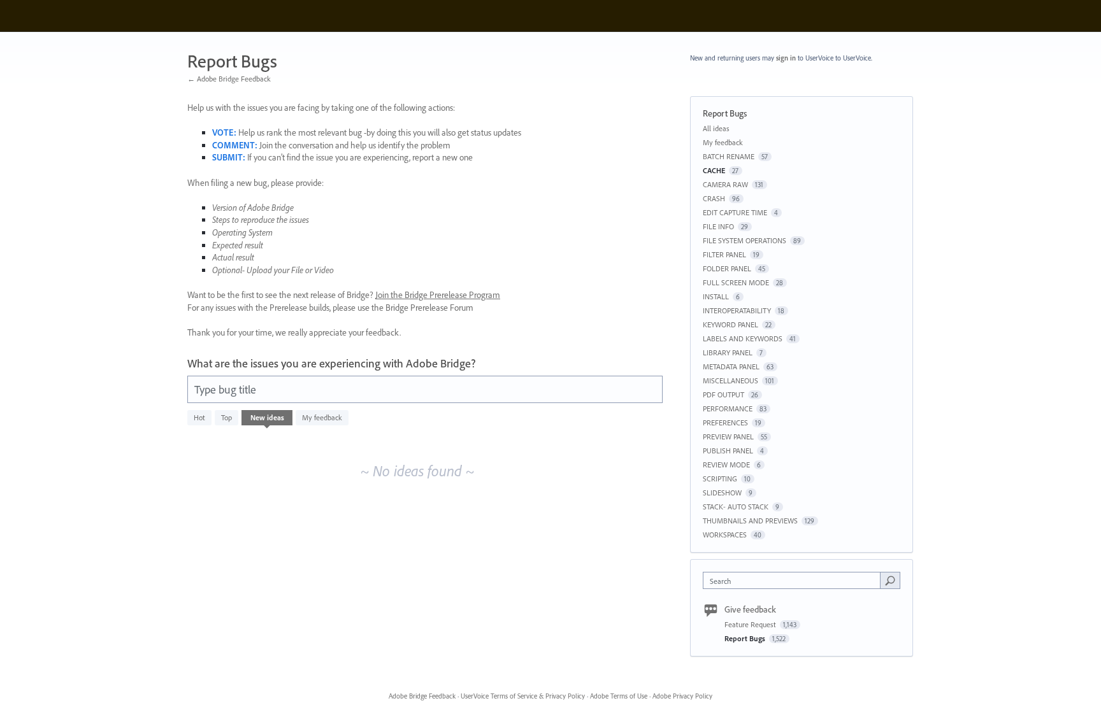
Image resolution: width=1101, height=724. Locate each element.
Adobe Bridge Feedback (422, 696)
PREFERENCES (725, 422)
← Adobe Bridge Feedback (229, 78)
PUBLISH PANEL (728, 450)
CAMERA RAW (725, 184)
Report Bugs (745, 638)
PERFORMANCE (727, 408)
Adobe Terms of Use (618, 696)
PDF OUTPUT (723, 394)
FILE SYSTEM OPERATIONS (744, 240)
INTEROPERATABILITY (737, 310)
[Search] (890, 580)
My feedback (322, 417)
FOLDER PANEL (727, 268)
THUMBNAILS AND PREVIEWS (750, 520)
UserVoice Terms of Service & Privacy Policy (523, 696)
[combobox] (795, 580)
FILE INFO (718, 226)
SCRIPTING (720, 478)
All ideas (716, 128)
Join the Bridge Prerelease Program (437, 295)
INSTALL (716, 296)
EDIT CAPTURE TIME (735, 212)
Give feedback (750, 609)
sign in (786, 57)
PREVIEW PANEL (728, 436)
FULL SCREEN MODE (736, 282)
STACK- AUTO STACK (735, 506)
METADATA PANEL (731, 366)
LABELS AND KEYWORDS (742, 338)
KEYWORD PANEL (730, 324)
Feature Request (751, 624)
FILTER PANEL (724, 254)
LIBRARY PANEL (727, 352)
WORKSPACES (725, 534)
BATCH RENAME (728, 156)
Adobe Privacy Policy (682, 696)
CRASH (714, 198)
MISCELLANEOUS (730, 380)
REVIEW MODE (726, 464)
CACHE (714, 170)
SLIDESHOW (722, 492)
